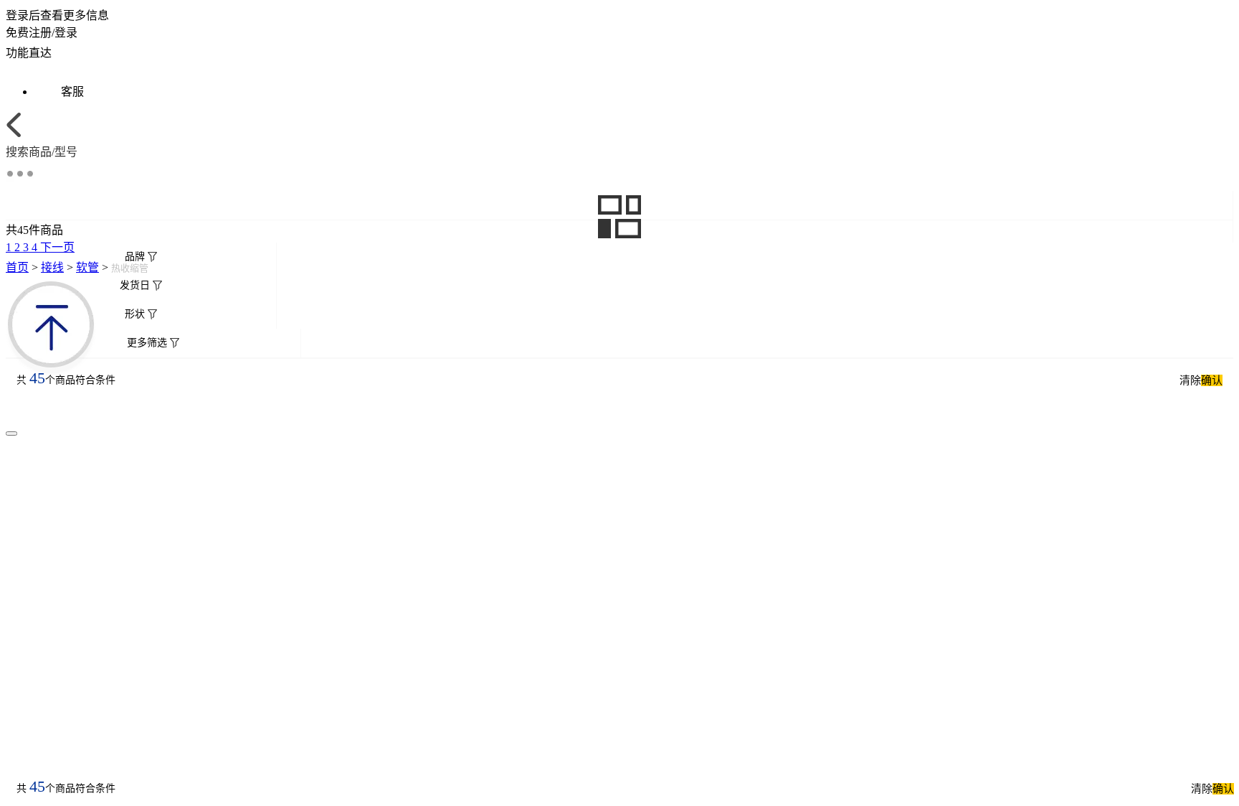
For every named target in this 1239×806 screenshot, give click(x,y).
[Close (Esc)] (11, 433)
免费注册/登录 (41, 33)
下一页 (57, 247)
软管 (87, 267)
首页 (17, 267)
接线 (52, 267)
